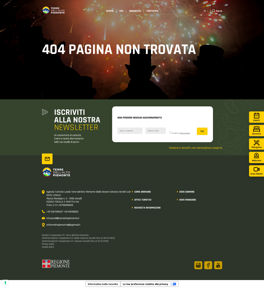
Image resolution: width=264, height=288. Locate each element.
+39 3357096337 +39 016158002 (62, 211)
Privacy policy (185, 133)
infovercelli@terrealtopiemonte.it (62, 218)
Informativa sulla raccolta (103, 284)
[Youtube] (218, 265)
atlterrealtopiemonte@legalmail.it (63, 225)
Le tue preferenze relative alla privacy (145, 284)
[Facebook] (208, 265)
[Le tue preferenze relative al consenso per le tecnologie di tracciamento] (5, 283)
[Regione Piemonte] (56, 264)
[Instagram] (198, 265)
